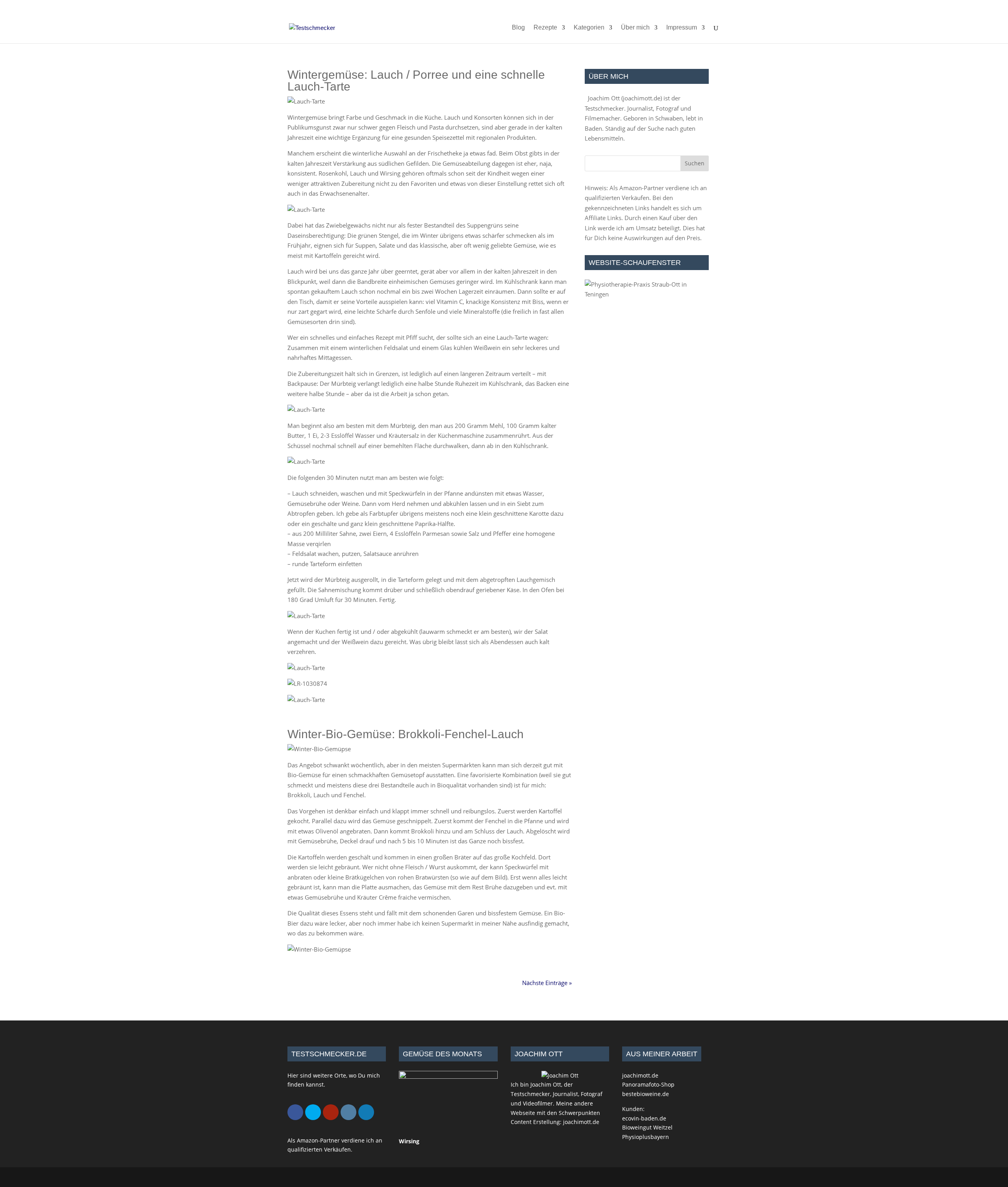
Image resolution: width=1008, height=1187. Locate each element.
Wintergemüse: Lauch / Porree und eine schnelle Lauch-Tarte (416, 80)
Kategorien (589, 28)
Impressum (681, 28)
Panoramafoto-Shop (648, 1084)
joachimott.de (641, 98)
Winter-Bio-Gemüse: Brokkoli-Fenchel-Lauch (405, 734)
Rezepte (545, 28)
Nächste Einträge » (547, 983)
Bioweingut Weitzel (647, 1127)
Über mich (635, 28)
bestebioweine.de (645, 1094)
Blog (518, 28)
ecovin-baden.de (644, 1118)
